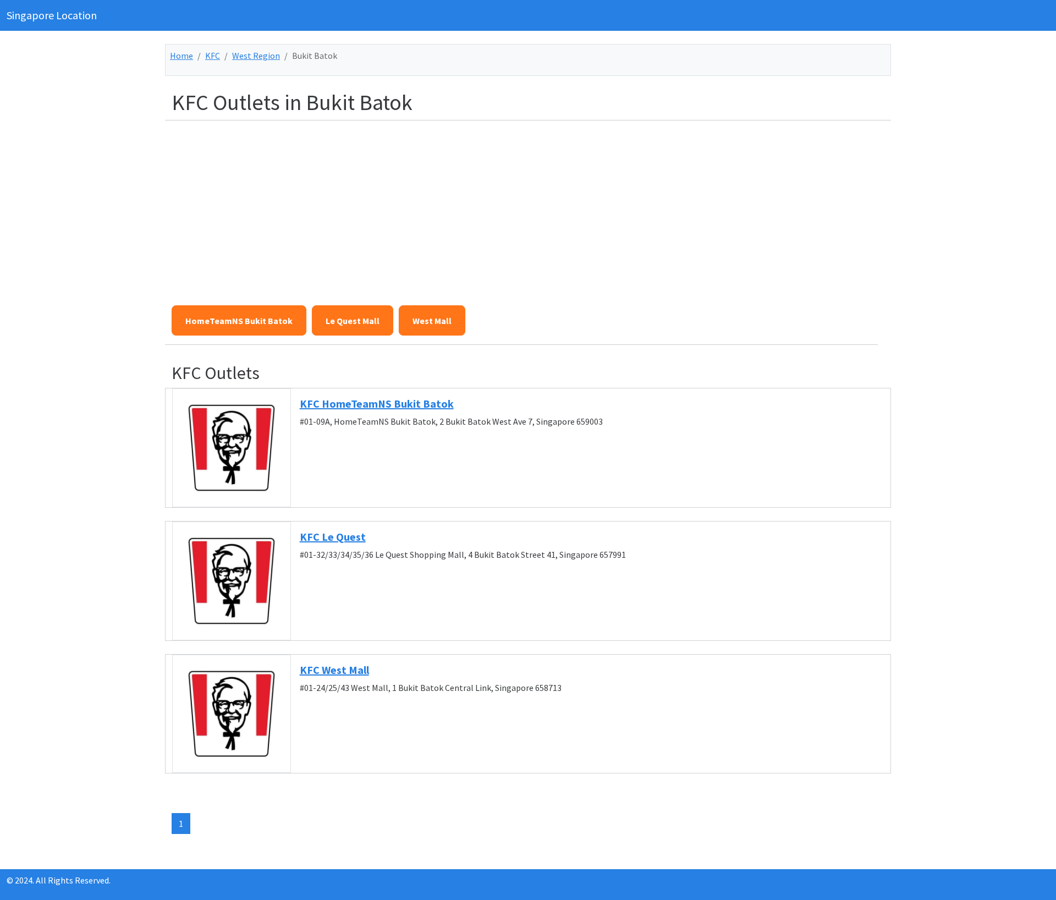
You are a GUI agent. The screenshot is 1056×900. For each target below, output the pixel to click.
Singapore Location (52, 15)
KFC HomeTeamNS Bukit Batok (377, 403)
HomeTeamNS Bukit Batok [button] (239, 320)
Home (181, 55)
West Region (256, 55)
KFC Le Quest (333, 537)
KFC (212, 55)
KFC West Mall (334, 670)
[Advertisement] (502, 206)
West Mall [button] (432, 320)
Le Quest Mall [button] (353, 320)
